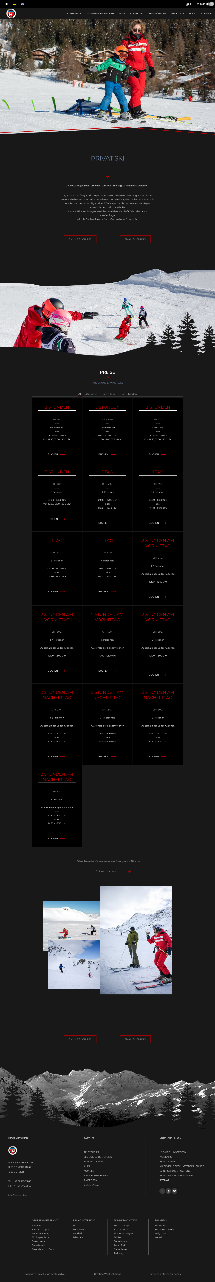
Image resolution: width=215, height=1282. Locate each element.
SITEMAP (164, 1180)
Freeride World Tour (43, 1249)
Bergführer (157, 13)
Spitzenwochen (106, 871)
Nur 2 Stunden (128, 393)
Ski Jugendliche (40, 1237)
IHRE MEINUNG (167, 1161)
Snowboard (38, 1245)
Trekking (118, 1253)
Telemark (78, 1237)
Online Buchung (80, 239)
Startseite (74, 13)
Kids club (37, 1225)
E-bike (117, 1237)
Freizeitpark (120, 1241)
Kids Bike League (123, 1233)
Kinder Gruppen (40, 1229)
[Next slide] (206, 79)
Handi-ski (78, 1233)
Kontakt (207, 13)
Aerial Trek (119, 1245)
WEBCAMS (165, 1156)
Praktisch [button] (177, 13)
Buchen (53, 454)
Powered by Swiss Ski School (165, 1274)
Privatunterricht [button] (131, 13)
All (79, 393)
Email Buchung (135, 239)
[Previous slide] (9, 79)
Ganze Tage (109, 393)
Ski (74, 1225)
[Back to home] (11, 13)
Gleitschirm (120, 1249)
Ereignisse (160, 1233)
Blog (192, 13)
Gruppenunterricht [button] (100, 13)
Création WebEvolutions (107, 1274)
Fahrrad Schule (122, 1229)
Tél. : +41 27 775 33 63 (19, 1181)
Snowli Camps (122, 1225)
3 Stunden (91, 393)
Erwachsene (38, 1241)
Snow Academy (40, 1233)
